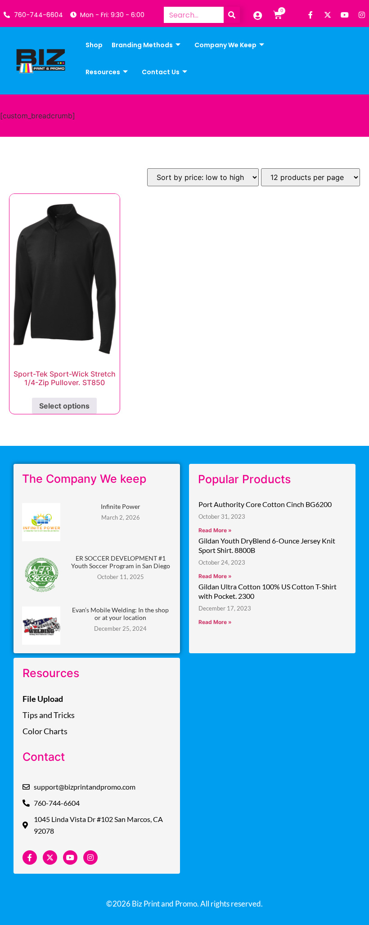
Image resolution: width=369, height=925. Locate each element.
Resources (103, 71)
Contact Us (161, 71)
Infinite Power (120, 506)
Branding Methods (142, 44)
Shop (94, 44)
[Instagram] (362, 15)
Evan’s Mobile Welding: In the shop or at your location (120, 613)
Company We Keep (225, 44)
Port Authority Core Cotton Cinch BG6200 (265, 504)
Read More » (215, 530)
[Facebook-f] (310, 15)
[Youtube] (345, 15)
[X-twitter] (327, 15)
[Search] (232, 15)
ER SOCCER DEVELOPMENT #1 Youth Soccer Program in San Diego (120, 562)
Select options (64, 405)
